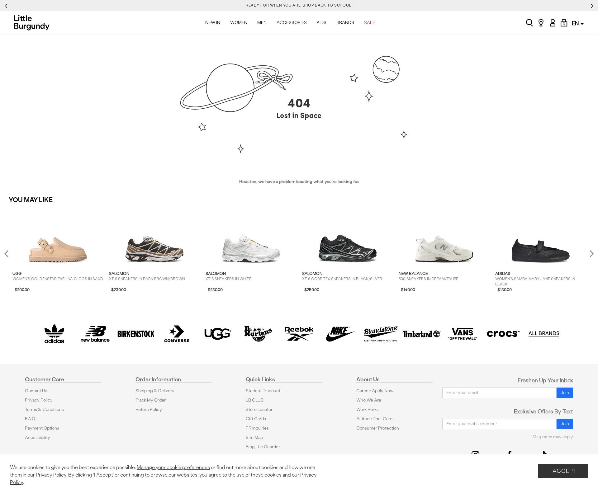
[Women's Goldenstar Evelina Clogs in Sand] (57, 236)
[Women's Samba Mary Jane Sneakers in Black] (540, 236)
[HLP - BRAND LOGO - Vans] (462, 333)
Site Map (254, 437)
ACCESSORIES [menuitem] (292, 22)
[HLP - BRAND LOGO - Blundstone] (380, 333)
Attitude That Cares (375, 418)
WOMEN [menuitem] (238, 22)
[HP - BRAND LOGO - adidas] (54, 333)
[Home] (33, 23)
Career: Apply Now (375, 390)
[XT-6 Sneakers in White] (251, 236)
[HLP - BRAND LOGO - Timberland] (421, 333)
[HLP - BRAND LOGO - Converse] (176, 333)
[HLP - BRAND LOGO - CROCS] (503, 333)
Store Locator (259, 409)
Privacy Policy (39, 400)
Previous (10, 256)
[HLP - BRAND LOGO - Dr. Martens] (258, 333)
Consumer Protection (377, 428)
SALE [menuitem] (369, 22)
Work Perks (367, 409)
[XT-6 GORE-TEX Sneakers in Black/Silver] (347, 236)
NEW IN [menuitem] (212, 22)
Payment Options (42, 428)
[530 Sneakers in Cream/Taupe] (444, 236)
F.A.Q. (30, 418)
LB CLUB (254, 400)
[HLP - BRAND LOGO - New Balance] (95, 333)
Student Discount (263, 390)
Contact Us (36, 390)
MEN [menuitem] (262, 22)
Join (565, 392)
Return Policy (148, 409)
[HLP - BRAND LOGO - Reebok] (299, 333)
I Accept (563, 471)
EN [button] (576, 23)
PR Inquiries (257, 428)
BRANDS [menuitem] (345, 22)
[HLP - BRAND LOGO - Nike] (340, 333)
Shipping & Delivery (154, 390)
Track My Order (150, 400)
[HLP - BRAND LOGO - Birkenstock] (136, 333)
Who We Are (368, 400)
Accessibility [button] (37, 437)
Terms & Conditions (44, 409)
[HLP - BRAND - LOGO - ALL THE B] (544, 333)
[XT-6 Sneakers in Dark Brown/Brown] (154, 236)
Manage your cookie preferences (173, 467)
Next (590, 253)
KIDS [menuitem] (321, 22)
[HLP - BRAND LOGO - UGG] (217, 333)
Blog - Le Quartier (263, 446)
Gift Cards (256, 418)
